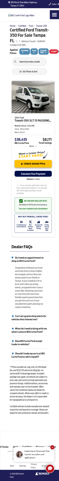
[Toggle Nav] (54, 14)
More (31, 146)
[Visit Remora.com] (42, 474)
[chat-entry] (50, 468)
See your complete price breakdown (33, 209)
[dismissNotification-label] (52, 447)
